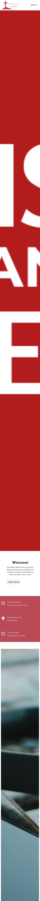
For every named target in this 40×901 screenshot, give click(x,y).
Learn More (13, 582)
